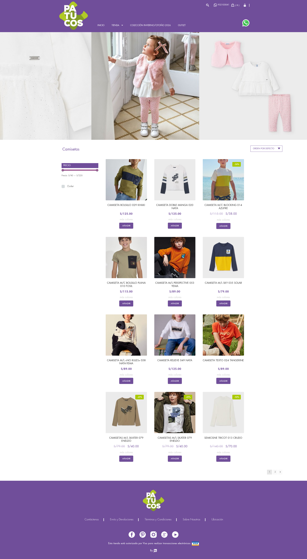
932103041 (223, 5)
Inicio (101, 25)
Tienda (115, 25)
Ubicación (217, 519)
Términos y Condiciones (158, 519)
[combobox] (266, 149)
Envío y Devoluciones (121, 519)
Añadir (126, 225)
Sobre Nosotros (191, 519)
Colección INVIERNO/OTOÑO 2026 (150, 25)
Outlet (182, 25)
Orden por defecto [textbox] (263, 148)
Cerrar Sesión (245, 5)
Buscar (207, 5)
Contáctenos (92, 519)
